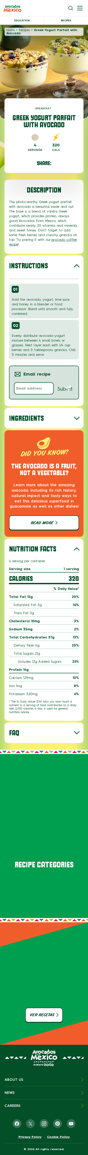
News (10, 1092)
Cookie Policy (58, 1137)
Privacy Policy (30, 1137)
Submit (65, 389)
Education (22, 20)
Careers (13, 1106)
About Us (14, 1079)
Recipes (66, 20)
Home (10, 30)
